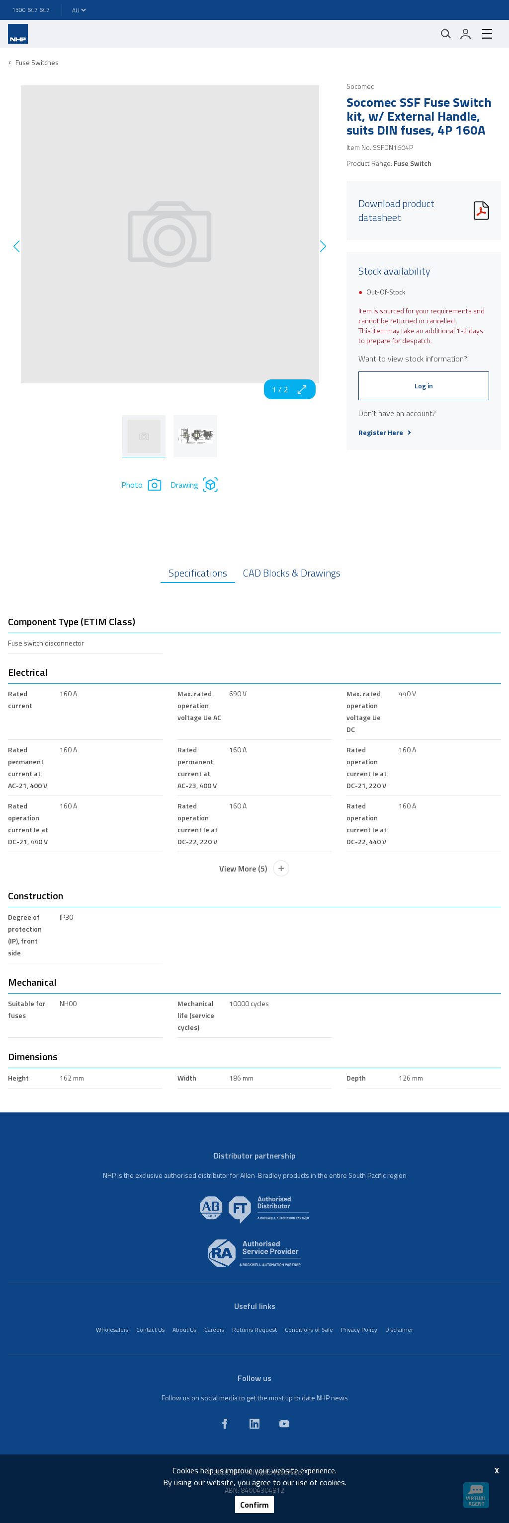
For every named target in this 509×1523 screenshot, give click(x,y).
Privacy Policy (359, 1329)
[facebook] (225, 1424)
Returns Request (254, 1329)
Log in (424, 385)
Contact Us (150, 1329)
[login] (465, 34)
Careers (214, 1329)
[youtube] (284, 1424)
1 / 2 (280, 389)
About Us (184, 1329)
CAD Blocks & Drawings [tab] (291, 572)
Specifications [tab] (198, 572)
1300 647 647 (31, 9)
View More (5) (243, 868)
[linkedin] (254, 1424)
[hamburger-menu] (487, 34)
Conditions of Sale (309, 1329)
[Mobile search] (446, 34)
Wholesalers (112, 1329)
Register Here (380, 432)
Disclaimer (399, 1329)
